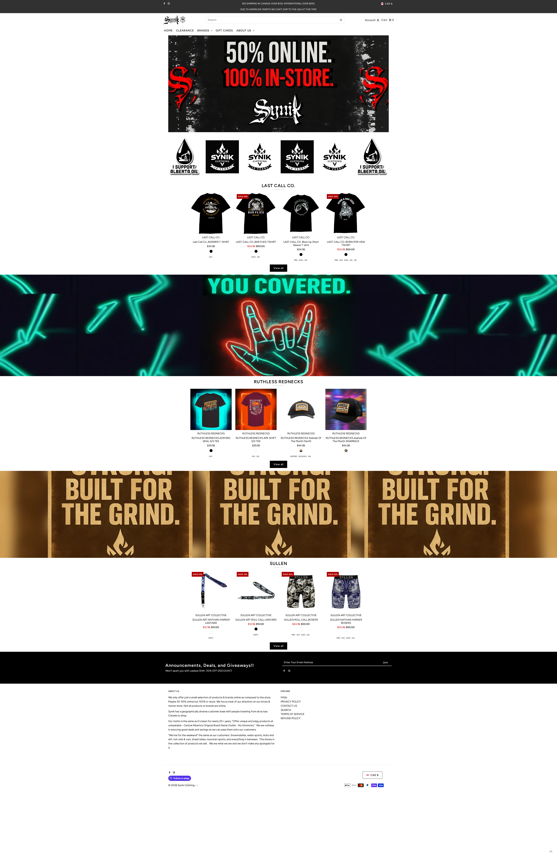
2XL (258, 257)
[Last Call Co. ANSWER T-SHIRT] (211, 213)
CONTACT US (289, 705)
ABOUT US (243, 30)
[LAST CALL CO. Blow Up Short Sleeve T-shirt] (301, 213)
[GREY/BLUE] (211, 632)
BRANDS (203, 30)
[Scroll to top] (551, 851)
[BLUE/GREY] (345, 632)
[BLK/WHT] (301, 629)
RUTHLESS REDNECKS (278, 381)
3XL (305, 260)
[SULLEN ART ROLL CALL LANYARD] (256, 591)
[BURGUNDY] (256, 450)
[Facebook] (164, 4)
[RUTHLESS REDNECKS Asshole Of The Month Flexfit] (301, 409)
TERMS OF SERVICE (292, 714)
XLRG (253, 257)
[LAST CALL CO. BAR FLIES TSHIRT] (256, 213)
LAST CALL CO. (278, 185)
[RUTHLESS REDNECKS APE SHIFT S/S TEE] (256, 409)
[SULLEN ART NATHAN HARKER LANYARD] (211, 591)
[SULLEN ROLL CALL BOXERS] (301, 591)
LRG (210, 257)
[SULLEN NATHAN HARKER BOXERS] (346, 591)
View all (278, 268)
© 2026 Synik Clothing (181, 785)
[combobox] (271, 19)
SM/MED (293, 456)
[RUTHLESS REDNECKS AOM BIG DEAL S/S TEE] (211, 409)
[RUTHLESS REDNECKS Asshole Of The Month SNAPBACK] (346, 409)
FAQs (284, 697)
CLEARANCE (185, 30)
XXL (309, 456)
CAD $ (389, 3)
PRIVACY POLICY (291, 701)
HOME (168, 30)
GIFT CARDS (224, 30)
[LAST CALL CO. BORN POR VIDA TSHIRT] (346, 213)
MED (296, 260)
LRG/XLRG (302, 456)
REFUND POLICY (291, 718)
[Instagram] (168, 4)
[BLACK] (211, 251)
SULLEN (278, 563)
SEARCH (286, 710)
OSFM (210, 638)
